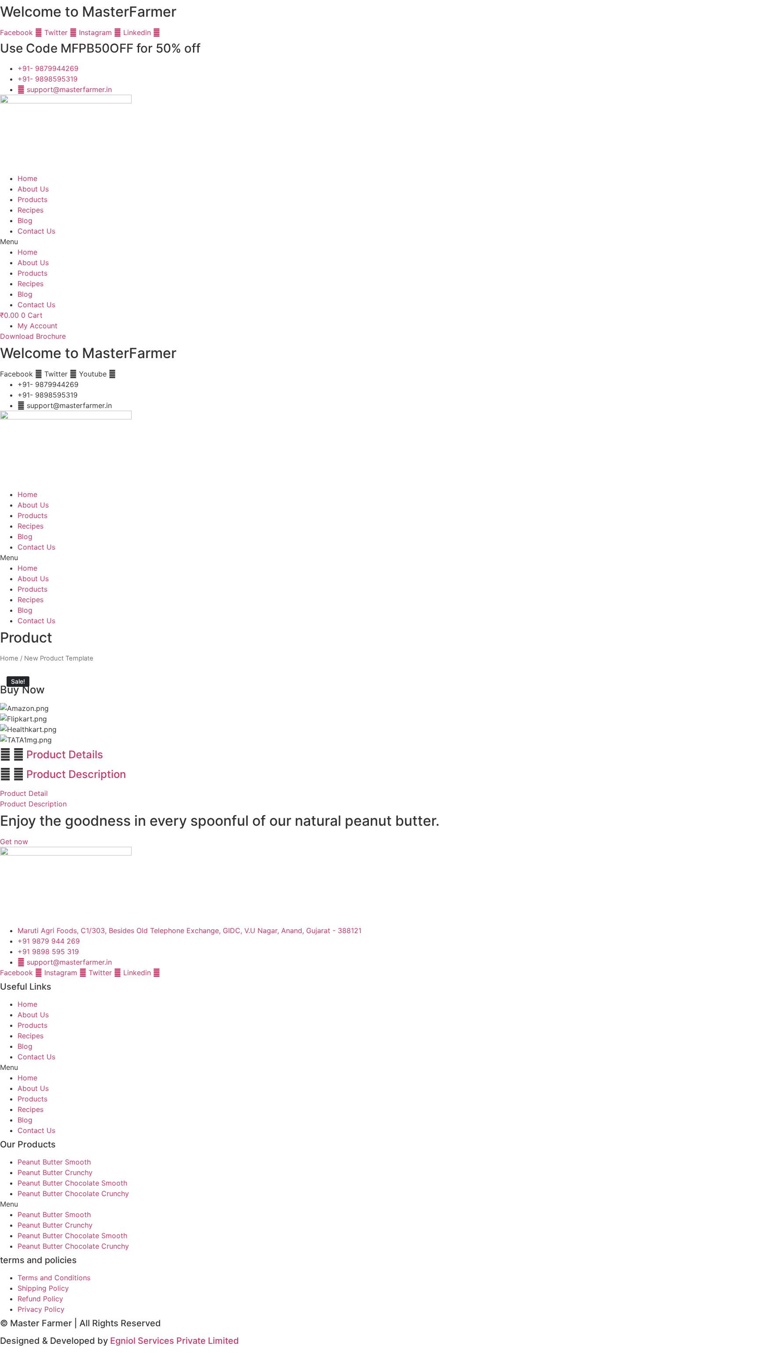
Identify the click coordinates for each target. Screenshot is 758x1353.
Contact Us (36, 231)
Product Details (64, 754)
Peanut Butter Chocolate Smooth (72, 1183)
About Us (33, 189)
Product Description (76, 774)
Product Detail (24, 793)
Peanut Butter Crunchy (55, 1172)
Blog (25, 220)
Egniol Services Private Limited (174, 1340)
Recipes (30, 210)
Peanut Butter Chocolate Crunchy (73, 1193)
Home (27, 178)
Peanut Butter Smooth (54, 1162)
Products (32, 199)
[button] (379, 241)
